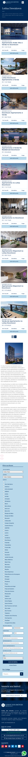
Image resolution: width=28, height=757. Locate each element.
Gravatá (7, 552)
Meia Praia (7, 562)
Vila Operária (8, 618)
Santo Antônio (8, 603)
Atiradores (7, 501)
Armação (7, 498)
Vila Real (7, 620)
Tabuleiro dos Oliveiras (11, 615)
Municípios (7, 566)
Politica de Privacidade (9, 755)
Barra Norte (8, 506)
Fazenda (7, 542)
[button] (23, 2)
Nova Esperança (9, 571)
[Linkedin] (16, 746)
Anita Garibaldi (9, 489)
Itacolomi (7, 554)
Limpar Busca (13, 665)
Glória (6, 549)
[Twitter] (12, 746)
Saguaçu (7, 596)
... (5, 481)
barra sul (7, 508)
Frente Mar (8, 547)
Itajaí (10, 76)
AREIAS (7, 491)
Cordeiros (7, 537)
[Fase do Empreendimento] (14, 648)
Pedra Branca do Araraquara (12, 574)
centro (6, 532)
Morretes (7, 564)
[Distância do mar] (14, 653)
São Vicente (8, 610)
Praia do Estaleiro (9, 588)
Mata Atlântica (9, 559)
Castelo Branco (9, 525)
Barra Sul (7, 511)
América (7, 486)
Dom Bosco (8, 540)
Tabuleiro (7, 613)
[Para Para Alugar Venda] (13, 658)
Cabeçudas (8, 520)
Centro (6, 530)
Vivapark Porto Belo (10, 622)
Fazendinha (8, 545)
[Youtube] (6, 746)
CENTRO (7, 528)
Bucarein (7, 518)
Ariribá (6, 496)
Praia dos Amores (9, 591)
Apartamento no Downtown (13, 218)
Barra (6, 503)
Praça (6, 583)
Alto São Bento (9, 484)
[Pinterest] (22, 746)
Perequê (7, 579)
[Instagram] (2, 746)
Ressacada (8, 593)
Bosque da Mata (9, 513)
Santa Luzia (8, 598)
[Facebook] (9, 746)
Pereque (7, 576)
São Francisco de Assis (11, 605)
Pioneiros (7, 581)
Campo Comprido (9, 523)
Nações (7, 569)
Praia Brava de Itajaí (10, 586)
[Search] (21, 674)
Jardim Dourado (9, 557)
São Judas (7, 608)
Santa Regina (8, 601)
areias (6, 493)
